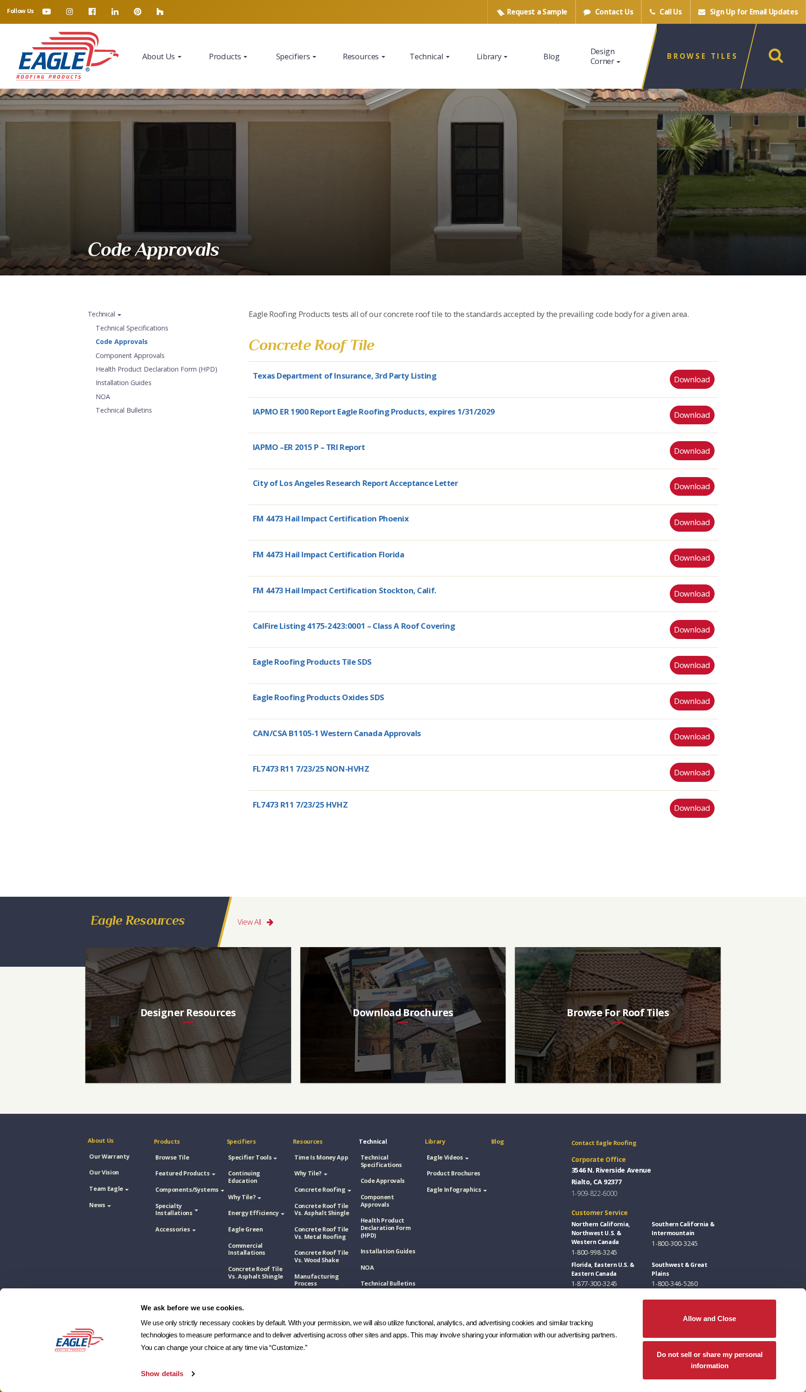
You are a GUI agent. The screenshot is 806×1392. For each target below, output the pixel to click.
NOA (103, 396)
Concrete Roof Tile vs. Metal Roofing (321, 1233)
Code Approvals (122, 341)
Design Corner (603, 56)
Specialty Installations (174, 1209)
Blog (551, 56)
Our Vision (104, 1172)
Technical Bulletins (124, 410)
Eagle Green (245, 1229)
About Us (159, 56)
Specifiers (294, 56)
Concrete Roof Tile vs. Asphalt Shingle (255, 1272)
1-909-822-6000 (594, 1193)
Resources (362, 56)
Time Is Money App (321, 1157)
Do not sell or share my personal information (710, 1360)
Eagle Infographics (454, 1190)
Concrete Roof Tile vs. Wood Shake (321, 1256)
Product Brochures (453, 1173)
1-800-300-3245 (674, 1243)
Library (490, 56)
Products (226, 56)
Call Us (669, 11)
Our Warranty (109, 1156)
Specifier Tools (249, 1157)
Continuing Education (244, 1177)
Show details (162, 1374)
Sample (537, 11)
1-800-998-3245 (594, 1252)
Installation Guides (124, 383)
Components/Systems (187, 1190)
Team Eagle (106, 1189)
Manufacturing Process (316, 1280)
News (97, 1205)
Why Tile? (242, 1197)
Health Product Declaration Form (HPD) (156, 369)
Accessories (172, 1229)
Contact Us (613, 11)
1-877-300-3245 (594, 1283)
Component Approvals (130, 355)
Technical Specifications (132, 327)
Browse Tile (172, 1157)
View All (250, 921)
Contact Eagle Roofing (604, 1143)
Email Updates (754, 11)
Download (692, 379)
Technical (427, 56)
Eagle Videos (445, 1157)
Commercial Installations (246, 1249)
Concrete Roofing (320, 1190)
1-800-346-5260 (674, 1283)
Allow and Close (709, 1318)
